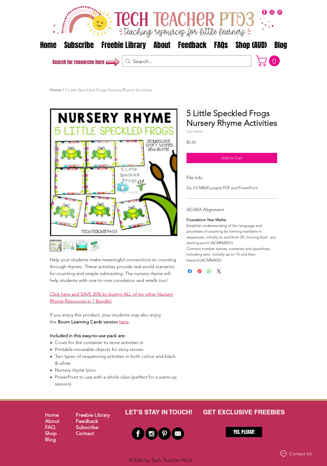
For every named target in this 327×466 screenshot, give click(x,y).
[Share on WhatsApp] (209, 271)
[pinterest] (279, 12)
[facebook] (264, 12)
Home (55, 89)
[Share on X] (219, 271)
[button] (269, 60)
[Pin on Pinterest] (199, 271)
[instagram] (272, 12)
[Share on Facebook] (190, 271)
